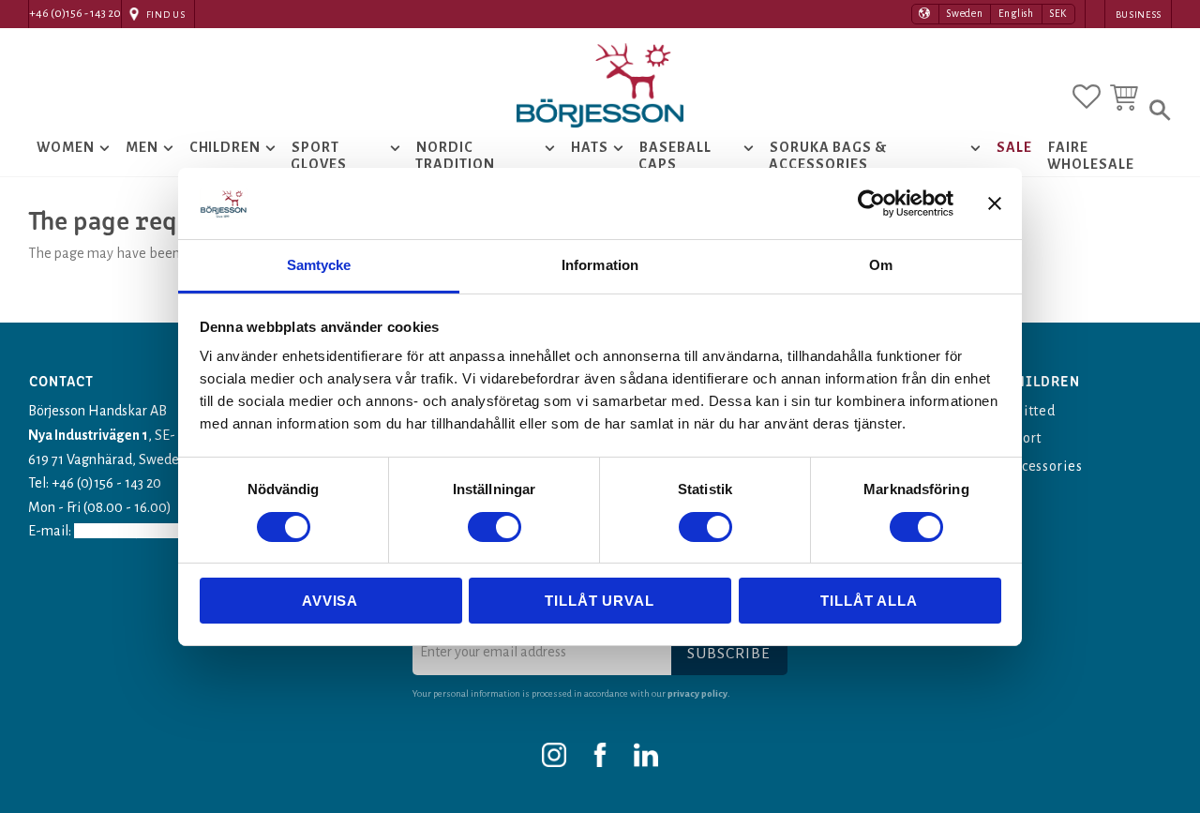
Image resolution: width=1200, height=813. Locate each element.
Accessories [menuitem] (1045, 466)
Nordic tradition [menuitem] (455, 156)
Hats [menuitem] (589, 147)
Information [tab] (600, 265)
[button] (1086, 97)
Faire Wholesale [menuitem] (1090, 156)
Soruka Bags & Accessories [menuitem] (827, 156)
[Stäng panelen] (994, 203)
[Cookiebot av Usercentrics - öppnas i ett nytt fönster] (871, 203)
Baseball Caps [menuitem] (675, 156)
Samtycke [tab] (319, 265)
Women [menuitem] (66, 147)
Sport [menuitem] (1024, 437)
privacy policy (698, 693)
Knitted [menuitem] (1031, 410)
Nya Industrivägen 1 (88, 435)
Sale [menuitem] (1014, 147)
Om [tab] (880, 265)
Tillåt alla (869, 601)
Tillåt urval (599, 601)
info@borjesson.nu (134, 530)
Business (1139, 14)
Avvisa (330, 601)
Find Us (166, 14)
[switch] (494, 527)
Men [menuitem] (142, 147)
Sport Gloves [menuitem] (319, 156)
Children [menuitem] (225, 147)
